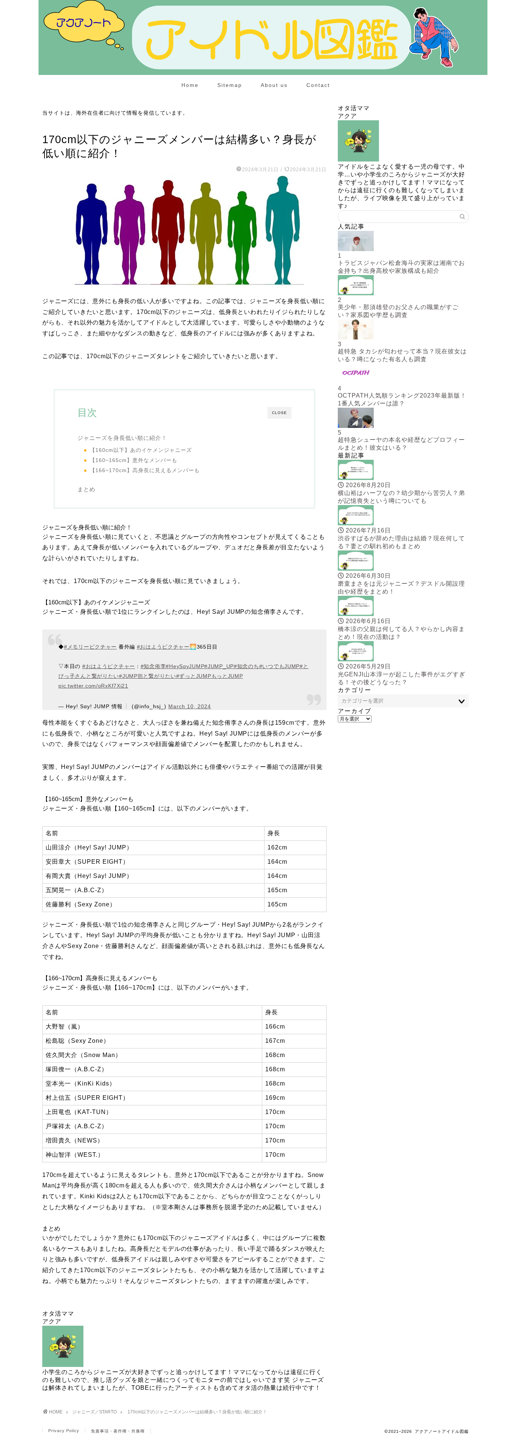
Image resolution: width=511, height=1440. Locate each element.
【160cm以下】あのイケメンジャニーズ (141, 450)
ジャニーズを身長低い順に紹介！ (122, 438)
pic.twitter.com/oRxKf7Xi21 (93, 686)
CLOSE (279, 413)
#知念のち (246, 666)
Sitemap (229, 85)
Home (190, 85)
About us (274, 85)
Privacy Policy (63, 1430)
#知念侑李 (153, 666)
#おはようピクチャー (163, 647)
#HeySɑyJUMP (185, 666)
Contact (318, 85)
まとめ (86, 489)
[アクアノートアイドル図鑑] (263, 73)
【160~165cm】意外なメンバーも (133, 460)
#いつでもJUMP (279, 666)
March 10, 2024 (189, 706)
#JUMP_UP (219, 666)
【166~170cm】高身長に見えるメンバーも (145, 470)
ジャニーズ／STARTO (66, 124)
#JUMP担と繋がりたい (147, 676)
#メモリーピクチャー (90, 647)
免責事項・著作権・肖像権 (118, 1431)
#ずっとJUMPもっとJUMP (209, 676)
